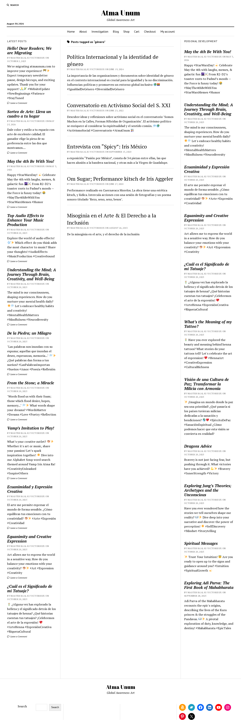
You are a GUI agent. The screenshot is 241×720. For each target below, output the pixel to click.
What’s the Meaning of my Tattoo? (208, 324)
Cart (137, 31)
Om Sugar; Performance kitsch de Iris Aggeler (120, 178)
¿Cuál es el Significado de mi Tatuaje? (29, 588)
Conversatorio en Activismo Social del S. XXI (118, 105)
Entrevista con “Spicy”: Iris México (107, 146)
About (83, 31)
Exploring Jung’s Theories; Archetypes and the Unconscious (207, 490)
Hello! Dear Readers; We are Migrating (29, 50)
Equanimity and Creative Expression (29, 538)
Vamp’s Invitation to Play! (30, 428)
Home (71, 31)
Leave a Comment (18, 103)
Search (22, 706)
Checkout (150, 31)
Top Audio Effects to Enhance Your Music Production (25, 220)
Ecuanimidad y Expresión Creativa (29, 489)
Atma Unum (120, 13)
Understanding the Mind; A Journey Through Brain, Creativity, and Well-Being (31, 274)
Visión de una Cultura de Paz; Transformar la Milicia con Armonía (206, 384)
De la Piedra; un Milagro (29, 333)
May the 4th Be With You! (30, 161)
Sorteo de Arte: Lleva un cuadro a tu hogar (29, 113)
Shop (126, 31)
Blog (116, 31)
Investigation (100, 31)
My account (167, 31)
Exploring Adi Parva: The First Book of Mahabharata (208, 585)
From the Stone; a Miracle (30, 383)
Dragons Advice (198, 446)
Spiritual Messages (201, 543)
